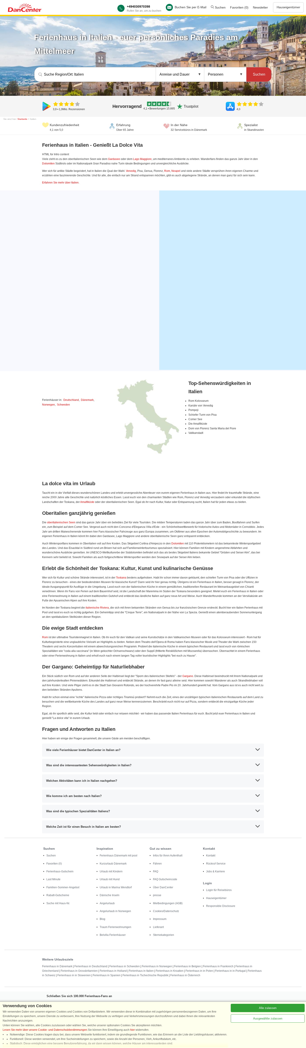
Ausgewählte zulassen (267, 1018)
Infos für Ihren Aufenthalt (167, 855)
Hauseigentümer (288, 7)
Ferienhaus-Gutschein (59, 871)
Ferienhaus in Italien (141, 970)
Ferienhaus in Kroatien (169, 970)
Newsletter (260, 7)
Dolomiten (48, 163)
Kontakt (210, 855)
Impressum (159, 919)
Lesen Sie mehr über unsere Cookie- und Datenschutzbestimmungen (45, 1029)
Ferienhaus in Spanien (107, 975)
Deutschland (71, 400)
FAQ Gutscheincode (165, 879)
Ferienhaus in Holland (113, 970)
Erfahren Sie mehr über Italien (60, 182)
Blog (102, 919)
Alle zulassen (267, 1008)
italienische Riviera (97, 607)
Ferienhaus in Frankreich (218, 966)
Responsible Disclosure (220, 906)
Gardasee (114, 159)
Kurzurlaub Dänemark (113, 863)
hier (132, 1029)
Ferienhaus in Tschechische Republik (145, 975)
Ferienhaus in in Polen (199, 970)
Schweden (63, 404)
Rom (167, 170)
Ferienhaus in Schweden (124, 966)
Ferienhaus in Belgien (187, 966)
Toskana (121, 577)
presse (157, 895)
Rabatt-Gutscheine (57, 895)
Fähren (157, 863)
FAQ (155, 871)
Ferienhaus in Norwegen (157, 966)
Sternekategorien (163, 935)
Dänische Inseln (109, 895)
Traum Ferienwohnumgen (115, 927)
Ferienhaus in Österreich (185, 975)
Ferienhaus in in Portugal (230, 970)
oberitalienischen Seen (61, 522)
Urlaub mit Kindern (111, 871)
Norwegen (48, 404)
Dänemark (87, 400)
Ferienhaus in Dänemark (57, 966)
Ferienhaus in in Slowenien (74, 975)
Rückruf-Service (216, 863)
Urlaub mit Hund (110, 879)
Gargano (187, 676)
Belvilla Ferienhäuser (113, 935)
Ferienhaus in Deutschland (90, 966)
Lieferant (158, 927)
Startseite (22, 119)
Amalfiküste (87, 502)
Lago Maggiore (142, 159)
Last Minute (53, 879)
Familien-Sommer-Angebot (62, 887)
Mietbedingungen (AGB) (168, 903)
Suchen (220, 7)
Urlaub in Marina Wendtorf (116, 887)
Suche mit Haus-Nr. (58, 903)
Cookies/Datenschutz (166, 911)
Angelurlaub (107, 903)
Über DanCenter (163, 887)
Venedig (131, 170)
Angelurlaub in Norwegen (115, 911)
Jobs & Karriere (215, 871)
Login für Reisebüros (219, 890)
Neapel (175, 170)
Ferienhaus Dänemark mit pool (118, 855)
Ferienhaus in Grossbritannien (79, 970)
